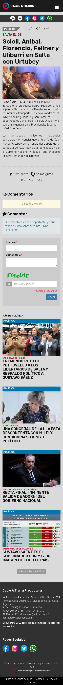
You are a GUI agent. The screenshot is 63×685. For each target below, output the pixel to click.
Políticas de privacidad (39, 663)
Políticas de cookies (14, 663)
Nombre (11, 242)
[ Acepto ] (38, 679)
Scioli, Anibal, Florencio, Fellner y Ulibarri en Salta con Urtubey (31, 51)
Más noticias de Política (31, 571)
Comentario (13, 255)
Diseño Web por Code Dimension (34, 670)
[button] (12, 18)
